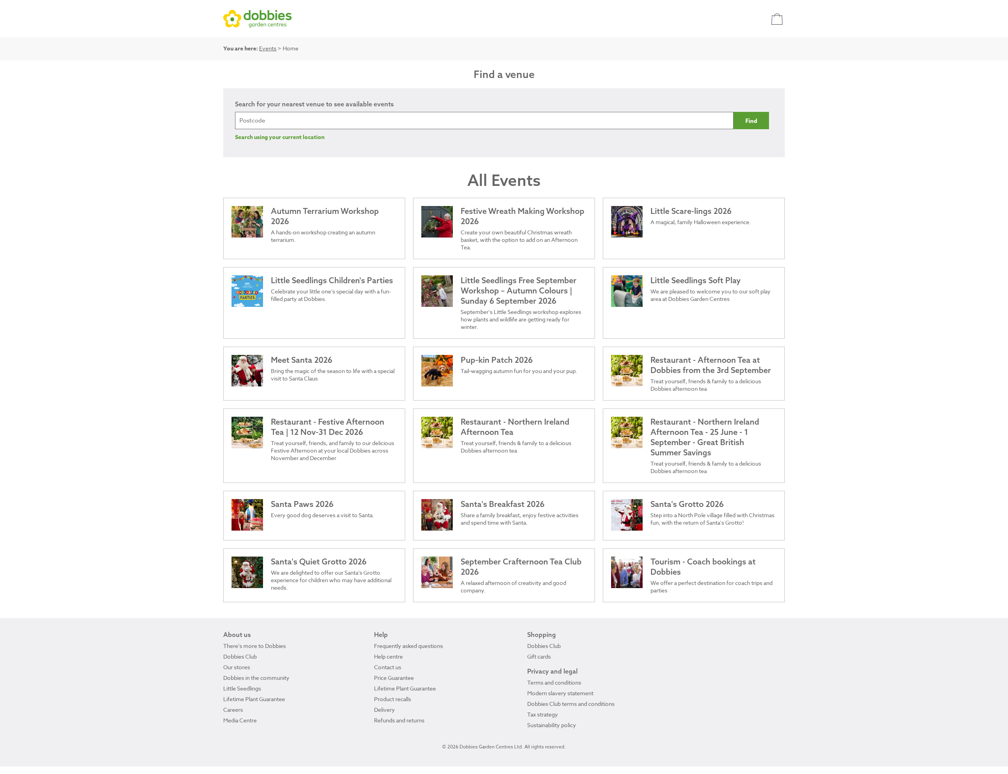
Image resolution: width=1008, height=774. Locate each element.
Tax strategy (542, 714)
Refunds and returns (399, 720)
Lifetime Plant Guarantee (254, 699)
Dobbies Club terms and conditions (571, 703)
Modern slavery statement (560, 693)
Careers (233, 709)
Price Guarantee (394, 677)
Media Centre (240, 720)
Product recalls (392, 699)
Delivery (384, 709)
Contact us (387, 667)
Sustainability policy (551, 725)
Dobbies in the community (256, 677)
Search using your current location (279, 137)
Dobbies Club (240, 656)
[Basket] (778, 19)
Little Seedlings (242, 688)
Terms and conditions (554, 682)
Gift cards (539, 656)
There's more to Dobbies (254, 646)
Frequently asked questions (408, 646)
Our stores (236, 667)
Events (267, 48)
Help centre (388, 656)
